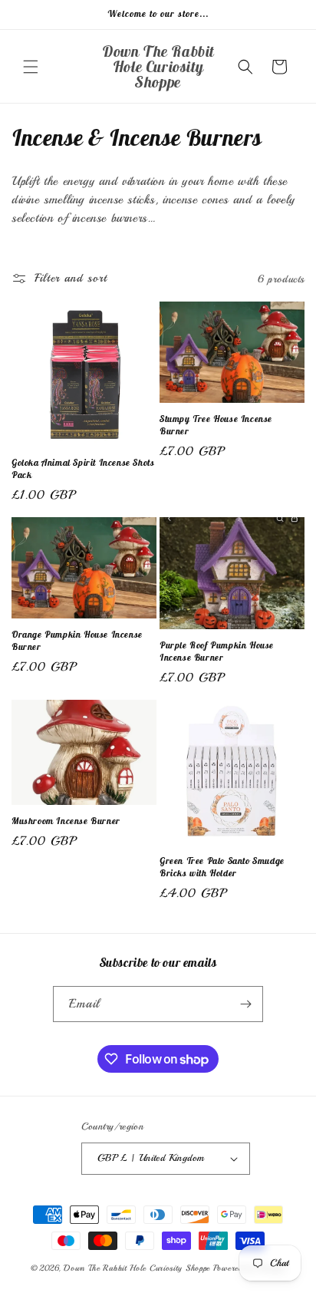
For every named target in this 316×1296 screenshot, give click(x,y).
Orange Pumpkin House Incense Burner (77, 640)
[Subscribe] (245, 1004)
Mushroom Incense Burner (66, 820)
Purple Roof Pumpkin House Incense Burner (217, 651)
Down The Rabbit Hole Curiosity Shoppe (137, 1268)
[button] (31, 67)
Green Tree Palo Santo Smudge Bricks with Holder (222, 867)
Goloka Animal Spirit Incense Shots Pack (83, 468)
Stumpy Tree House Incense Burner (216, 425)
